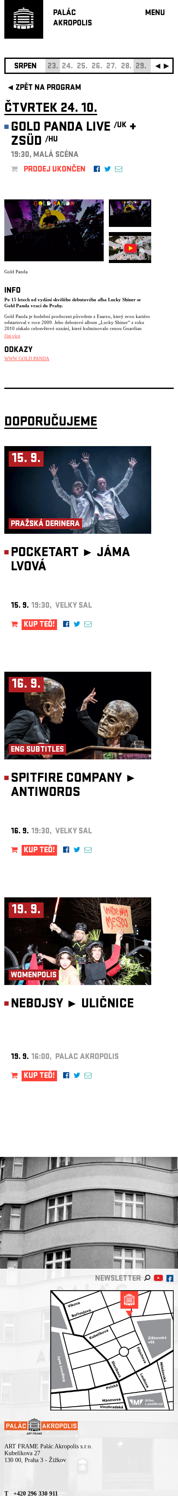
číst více (12, 335)
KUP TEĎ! (39, 625)
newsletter (118, 1279)
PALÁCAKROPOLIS (72, 19)
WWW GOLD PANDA (26, 358)
